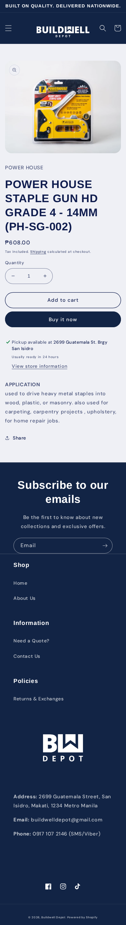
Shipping (38, 251)
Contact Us (26, 656)
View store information (39, 366)
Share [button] (19, 438)
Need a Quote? (31, 641)
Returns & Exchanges (38, 699)
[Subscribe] (104, 546)
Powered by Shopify (82, 917)
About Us (24, 598)
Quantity (14, 263)
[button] (8, 28)
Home (20, 583)
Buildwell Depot (53, 917)
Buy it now (63, 319)
